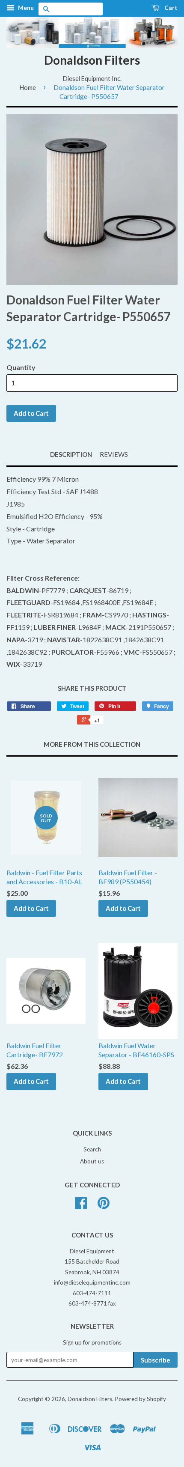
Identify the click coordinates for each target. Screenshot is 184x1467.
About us (92, 1161)
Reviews (114, 454)
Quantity (21, 367)
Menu (25, 7)
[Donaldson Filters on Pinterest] (103, 1205)
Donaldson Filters (92, 60)
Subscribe (155, 1360)
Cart (170, 7)
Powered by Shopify (140, 1398)
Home (27, 87)
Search (92, 1149)
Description (71, 454)
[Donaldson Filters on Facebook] (80, 1205)
